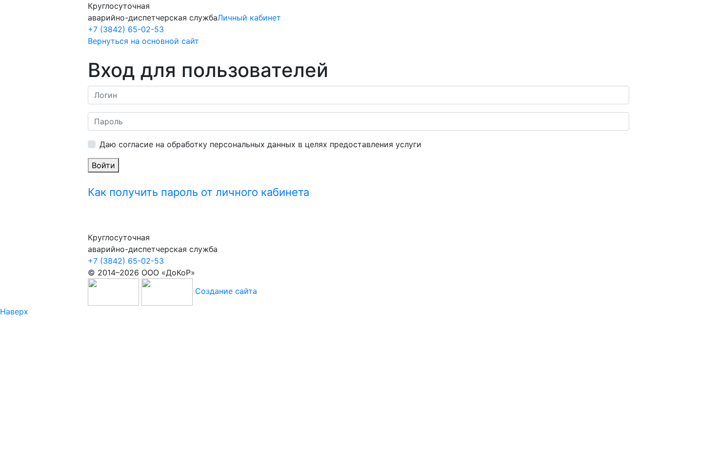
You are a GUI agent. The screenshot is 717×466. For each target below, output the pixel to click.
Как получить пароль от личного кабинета (198, 192)
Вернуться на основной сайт (143, 41)
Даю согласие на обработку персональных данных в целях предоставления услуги (260, 144)
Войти (103, 165)
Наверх (14, 311)
